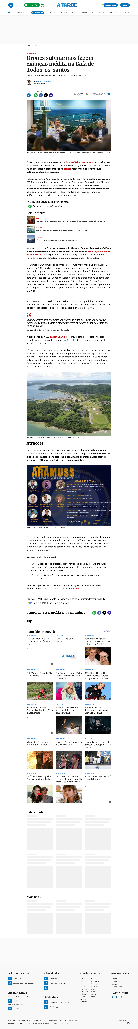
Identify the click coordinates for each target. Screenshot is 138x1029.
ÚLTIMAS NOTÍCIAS (21, 12)
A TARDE (114, 979)
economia (83, 1002)
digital (82, 996)
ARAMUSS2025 (31, 625)
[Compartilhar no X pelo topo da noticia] (46, 95)
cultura (83, 994)
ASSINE (124, 5)
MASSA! (114, 984)
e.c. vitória (95, 981)
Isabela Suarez (57, 337)
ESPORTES (74, 12)
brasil (82, 984)
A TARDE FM (115, 981)
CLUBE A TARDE (110, 5)
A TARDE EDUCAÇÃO (118, 987)
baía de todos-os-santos (48, 625)
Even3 (75, 588)
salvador (83, 999)
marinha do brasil (74, 625)
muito (93, 989)
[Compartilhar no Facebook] (41, 95)
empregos (94, 984)
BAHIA (93, 12)
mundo (93, 991)
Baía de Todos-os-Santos (79, 162)
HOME (28, 45)
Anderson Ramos (44, 82)
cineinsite (83, 989)
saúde (82, 986)
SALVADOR (84, 12)
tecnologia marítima (91, 625)
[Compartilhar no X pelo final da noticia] (104, 613)
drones (68, 168)
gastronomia (95, 986)
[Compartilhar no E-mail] (51, 95)
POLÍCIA (101, 12)
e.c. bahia (94, 979)
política (93, 996)
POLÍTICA (64, 12)
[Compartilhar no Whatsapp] (36, 95)
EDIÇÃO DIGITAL (125, 12)
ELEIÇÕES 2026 (38, 12)
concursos (84, 991)
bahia (82, 981)
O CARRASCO (112, 12)
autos (82, 979)
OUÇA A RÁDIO (33, 5)
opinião (93, 994)
